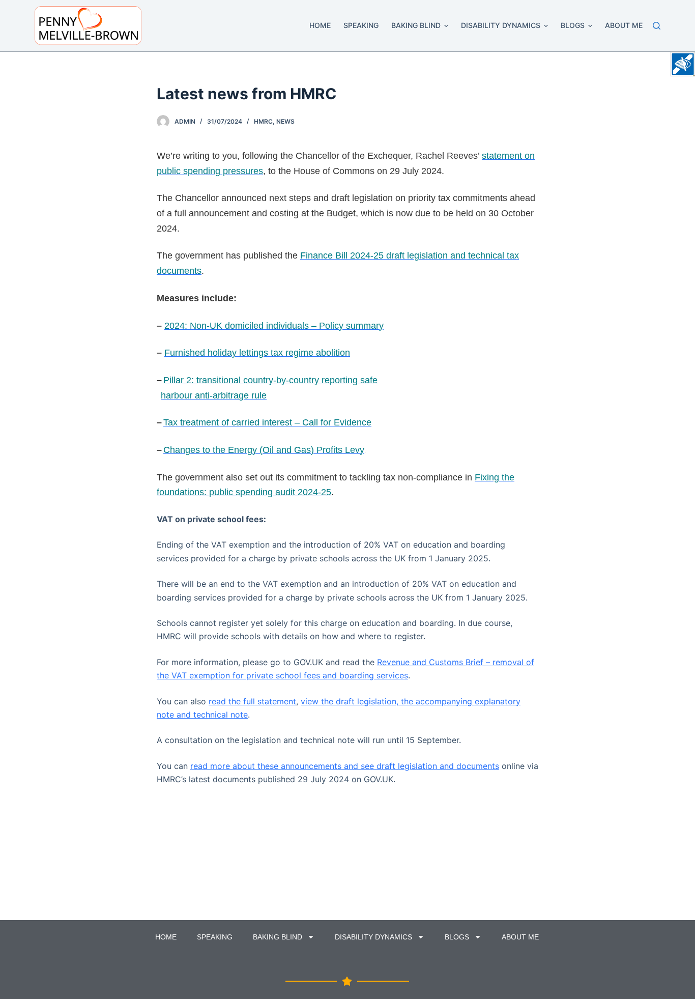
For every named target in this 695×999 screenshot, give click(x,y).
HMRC (263, 121)
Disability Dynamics (500, 25)
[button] (446, 26)
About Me (624, 25)
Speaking (361, 25)
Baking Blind (416, 25)
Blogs (573, 25)
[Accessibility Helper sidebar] (683, 64)
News (285, 121)
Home (320, 25)
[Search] (656, 26)
